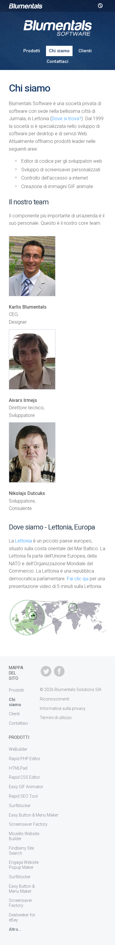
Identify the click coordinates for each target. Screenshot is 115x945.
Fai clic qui (77, 578)
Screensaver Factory (28, 824)
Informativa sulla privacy (63, 708)
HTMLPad (18, 768)
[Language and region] (100, 6)
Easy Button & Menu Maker (33, 815)
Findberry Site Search (21, 851)
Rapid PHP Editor (24, 758)
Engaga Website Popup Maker (24, 865)
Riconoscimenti (54, 699)
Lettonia (23, 541)
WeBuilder (18, 749)
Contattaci (57, 61)
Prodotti (31, 50)
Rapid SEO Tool (23, 796)
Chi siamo (59, 50)
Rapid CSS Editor (24, 777)
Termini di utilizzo (56, 717)
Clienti (85, 50)
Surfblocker (20, 805)
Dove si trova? (66, 118)
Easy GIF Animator (26, 786)
